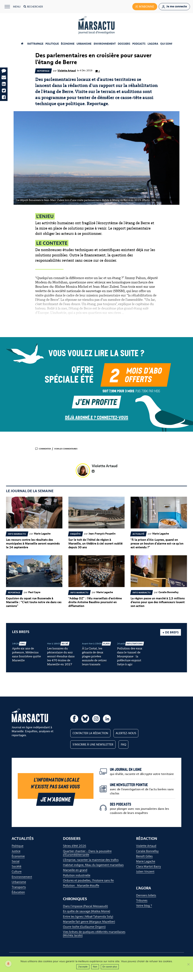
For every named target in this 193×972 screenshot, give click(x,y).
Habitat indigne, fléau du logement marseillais (93, 865)
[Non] (188, 964)
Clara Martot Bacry (148, 866)
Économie (67, 43)
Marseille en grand (75, 870)
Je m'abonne (144, 7)
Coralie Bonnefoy (147, 851)
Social (15, 861)
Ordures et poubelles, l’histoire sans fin (88, 880)
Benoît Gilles (144, 856)
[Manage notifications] (8, 964)
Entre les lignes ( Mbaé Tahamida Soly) (88, 916)
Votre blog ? (144, 906)
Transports (19, 887)
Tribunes (141, 900)
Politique (52, 43)
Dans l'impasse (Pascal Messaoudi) (85, 906)
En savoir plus (110, 966)
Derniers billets (146, 895)
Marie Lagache (145, 861)
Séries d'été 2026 (74, 846)
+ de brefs (170, 632)
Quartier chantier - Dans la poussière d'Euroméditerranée (87, 852)
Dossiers (124, 43)
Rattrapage (35, 43)
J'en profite (96, 401)
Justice (16, 851)
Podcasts (139, 43)
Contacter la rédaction (90, 733)
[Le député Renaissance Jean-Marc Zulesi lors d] (96, 158)
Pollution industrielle (76, 875)
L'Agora (153, 43)
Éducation (18, 892)
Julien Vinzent (145, 871)
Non (95, 966)
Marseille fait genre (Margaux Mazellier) (89, 921)
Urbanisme (84, 43)
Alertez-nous (126, 733)
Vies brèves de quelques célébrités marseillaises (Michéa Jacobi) (94, 933)
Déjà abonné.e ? (96, 417)
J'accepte (83, 966)
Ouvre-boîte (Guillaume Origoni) (84, 927)
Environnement (105, 43)
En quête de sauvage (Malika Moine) (86, 911)
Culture (16, 871)
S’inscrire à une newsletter (93, 744)
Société (16, 866)
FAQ (123, 744)
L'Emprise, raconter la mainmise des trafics (91, 860)
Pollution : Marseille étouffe (81, 885)
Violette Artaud (66, 70)
